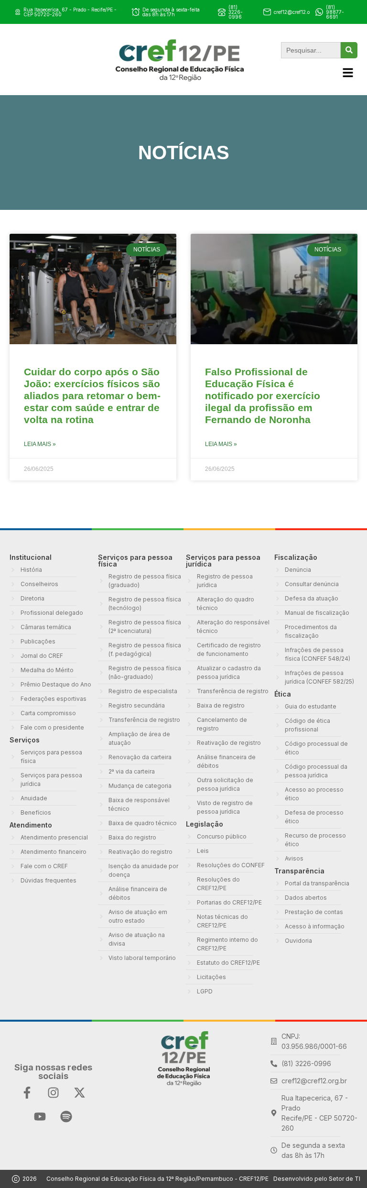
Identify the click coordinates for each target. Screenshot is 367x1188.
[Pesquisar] (349, 50)
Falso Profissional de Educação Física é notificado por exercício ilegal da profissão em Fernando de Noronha (262, 395)
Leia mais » (40, 444)
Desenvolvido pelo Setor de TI (316, 1178)
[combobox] (311, 50)
